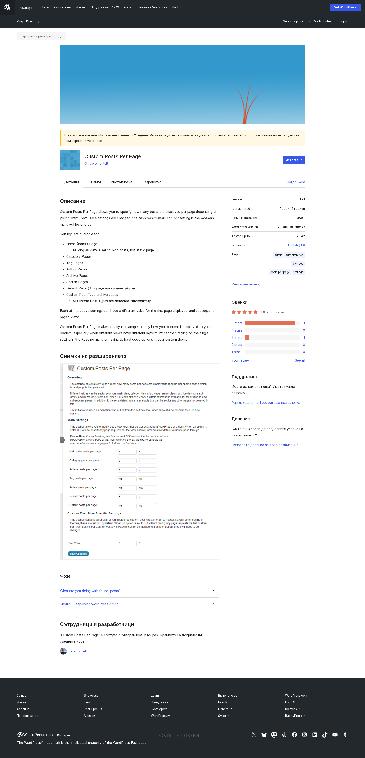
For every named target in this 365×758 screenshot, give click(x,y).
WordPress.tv (162, 715)
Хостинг (23, 709)
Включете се (227, 695)
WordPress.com (298, 695)
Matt (290, 702)
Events (223, 702)
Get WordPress (345, 7)
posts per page (280, 272)
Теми (88, 702)
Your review (241, 360)
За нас (21, 695)
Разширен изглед (246, 284)
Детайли (71, 182)
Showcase (91, 695)
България (63, 735)
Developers (159, 709)
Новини (22, 702)
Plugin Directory (28, 21)
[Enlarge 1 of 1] (213, 369)
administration (294, 254)
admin (278, 254)
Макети (89, 715)
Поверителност (28, 715)
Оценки (95, 182)
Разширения (93, 709)
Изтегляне (294, 160)
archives (298, 263)
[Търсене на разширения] (61, 36)
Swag (224, 715)
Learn (155, 695)
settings (298, 272)
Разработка (151, 182)
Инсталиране (121, 182)
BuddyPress (295, 715)
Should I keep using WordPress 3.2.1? (89, 604)
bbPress (292, 709)
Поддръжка (295, 182)
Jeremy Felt (99, 163)
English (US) (296, 245)
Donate (225, 709)
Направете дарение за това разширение (265, 445)
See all (300, 360)
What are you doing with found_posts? (90, 591)
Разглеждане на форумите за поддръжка (266, 402)
